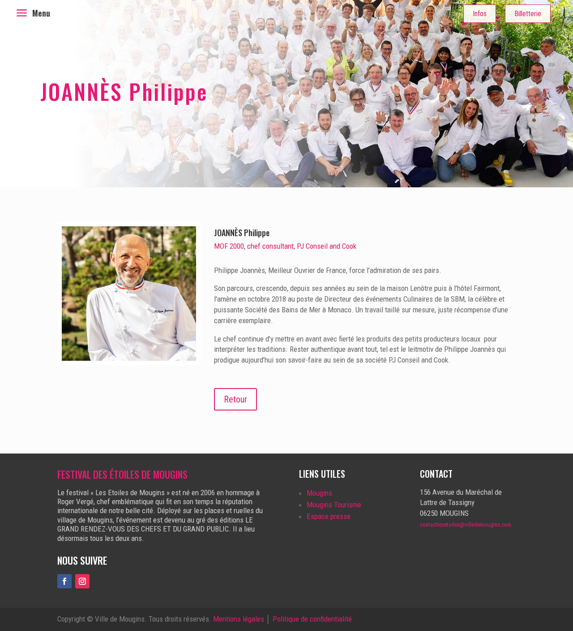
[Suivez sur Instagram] (82, 581)
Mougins (319, 492)
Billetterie (527, 13)
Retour (235, 399)
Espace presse (329, 516)
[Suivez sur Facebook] (64, 581)
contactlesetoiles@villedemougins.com (465, 524)
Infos (480, 13)
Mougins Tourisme (334, 504)
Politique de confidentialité (312, 618)
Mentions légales (238, 618)
